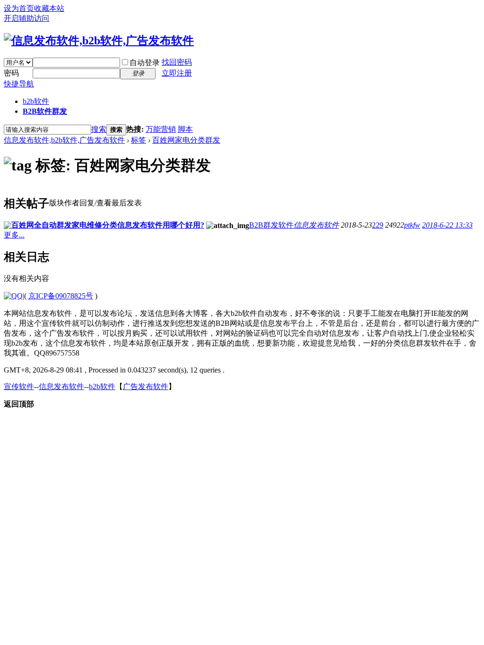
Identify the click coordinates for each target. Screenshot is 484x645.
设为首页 (19, 8)
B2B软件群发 (45, 111)
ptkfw (412, 225)
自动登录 (145, 63)
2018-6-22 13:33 (447, 225)
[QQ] (13, 296)
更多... (14, 235)
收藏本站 (49, 8)
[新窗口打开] (7, 226)
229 (377, 225)
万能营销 (161, 129)
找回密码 (177, 62)
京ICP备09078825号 (60, 296)
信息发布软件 (316, 225)
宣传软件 (19, 386)
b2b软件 (36, 101)
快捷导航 (19, 84)
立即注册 (177, 73)
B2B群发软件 (271, 225)
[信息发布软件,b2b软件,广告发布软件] (99, 40)
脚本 (185, 129)
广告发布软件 (145, 386)
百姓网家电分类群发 (186, 140)
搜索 (98, 129)
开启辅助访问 (26, 18)
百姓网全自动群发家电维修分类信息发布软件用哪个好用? (107, 225)
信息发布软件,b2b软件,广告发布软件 (64, 140)
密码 (11, 73)
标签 (138, 140)
